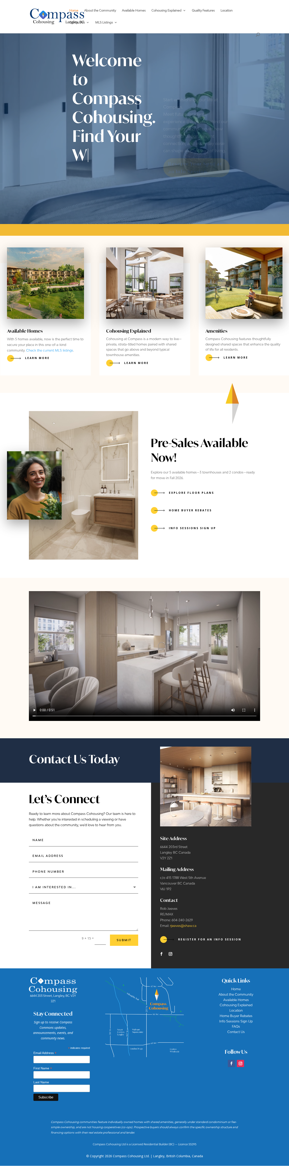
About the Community (100, 10)
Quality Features (203, 10)
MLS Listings (104, 22)
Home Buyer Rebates (190, 510)
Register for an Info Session (209, 939)
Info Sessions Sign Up (192, 528)
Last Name (41, 1082)
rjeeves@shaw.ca (183, 926)
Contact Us (77, 22)
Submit (124, 940)
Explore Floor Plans (191, 493)
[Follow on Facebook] (161, 954)
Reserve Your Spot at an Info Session (195, 156)
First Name (42, 1068)
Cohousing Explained (166, 10)
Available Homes (134, 10)
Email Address (44, 1053)
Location (227, 10)
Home (73, 10)
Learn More (37, 358)
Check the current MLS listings (49, 350)
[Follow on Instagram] (170, 954)
